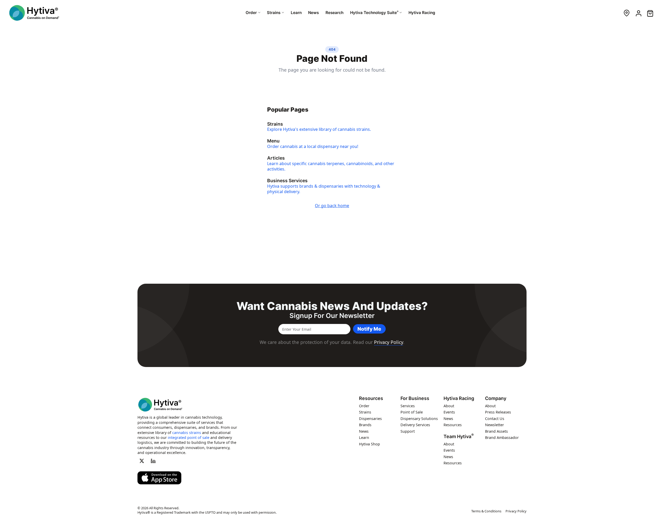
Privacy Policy (388, 342)
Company (495, 398)
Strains (365, 412)
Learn (364, 437)
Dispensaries (370, 418)
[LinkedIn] (153, 461)
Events (449, 412)
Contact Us (494, 418)
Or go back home (332, 205)
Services (407, 405)
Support (407, 431)
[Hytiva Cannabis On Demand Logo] (34, 13)
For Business (414, 398)
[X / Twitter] (141, 461)
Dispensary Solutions (419, 418)
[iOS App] (159, 477)
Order (364, 405)
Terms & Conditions (486, 511)
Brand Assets (496, 431)
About (449, 405)
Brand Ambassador (502, 437)
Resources (371, 398)
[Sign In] (638, 13)
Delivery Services (415, 424)
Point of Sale (411, 412)
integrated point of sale (188, 437)
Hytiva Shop (369, 443)
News (364, 431)
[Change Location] (626, 13)
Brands (365, 424)
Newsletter (494, 424)
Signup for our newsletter (332, 315)
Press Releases (498, 412)
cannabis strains (186, 432)
